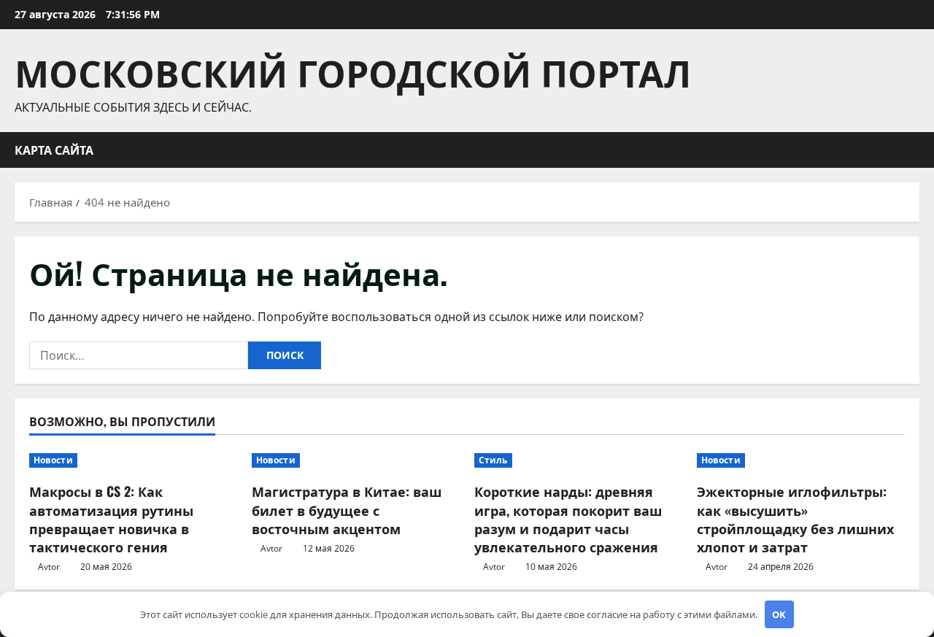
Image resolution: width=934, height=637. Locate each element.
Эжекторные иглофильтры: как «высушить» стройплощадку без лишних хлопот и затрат (795, 519)
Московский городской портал (353, 71)
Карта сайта (54, 149)
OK (779, 614)
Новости (53, 460)
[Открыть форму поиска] (915, 150)
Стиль (493, 460)
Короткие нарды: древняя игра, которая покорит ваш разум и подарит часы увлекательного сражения (568, 519)
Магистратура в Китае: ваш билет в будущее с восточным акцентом (346, 509)
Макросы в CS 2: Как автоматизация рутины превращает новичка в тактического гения (111, 519)
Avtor (49, 566)
